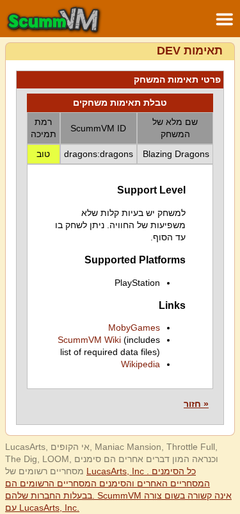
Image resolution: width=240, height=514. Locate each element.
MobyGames (134, 327)
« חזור (196, 404)
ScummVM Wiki (89, 340)
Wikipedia (140, 364)
